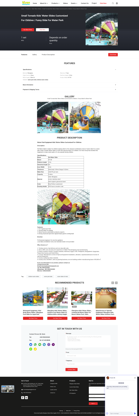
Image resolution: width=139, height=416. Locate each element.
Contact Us (52, 392)
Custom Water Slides (74, 387)
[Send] (135, 413)
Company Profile (53, 383)
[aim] (35, 349)
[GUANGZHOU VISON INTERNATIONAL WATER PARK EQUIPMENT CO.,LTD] (26, 3)
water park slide (48, 276)
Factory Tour (53, 386)
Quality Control (53, 389)
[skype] (44, 344)
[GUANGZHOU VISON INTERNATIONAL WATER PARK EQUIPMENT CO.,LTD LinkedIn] (26, 397)
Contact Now (71, 369)
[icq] (30, 349)
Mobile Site (68, 410)
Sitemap (61, 410)
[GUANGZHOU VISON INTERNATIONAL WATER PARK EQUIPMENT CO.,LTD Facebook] (22, 397)
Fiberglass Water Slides (75, 383)
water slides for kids (62, 276)
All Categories (73, 393)
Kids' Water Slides (36, 8)
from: (67, 352)
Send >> (93, 403)
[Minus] (135, 378)
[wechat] (39, 344)
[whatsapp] (35, 344)
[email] (30, 344)
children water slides (33, 276)
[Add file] (107, 413)
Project (94, 3)
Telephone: (69, 360)
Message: (68, 333)
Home (22, 8)
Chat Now (42, 29)
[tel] (39, 349)
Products (28, 8)
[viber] (48, 344)
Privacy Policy (77, 410)
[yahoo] (53, 344)
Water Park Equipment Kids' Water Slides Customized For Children (81, 312)
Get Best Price (27, 29)
